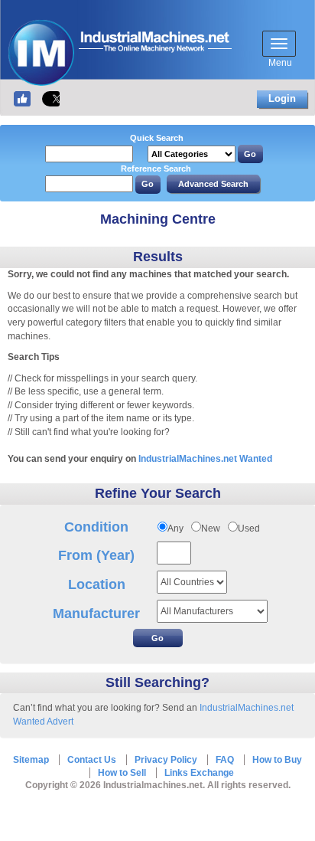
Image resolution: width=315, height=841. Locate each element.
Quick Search (156, 137)
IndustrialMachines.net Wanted (205, 458)
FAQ (225, 759)
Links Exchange (199, 772)
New (210, 528)
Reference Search (156, 168)
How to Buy (277, 759)
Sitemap (31, 759)
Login (282, 98)
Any (175, 528)
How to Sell (122, 772)
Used (249, 528)
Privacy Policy (166, 759)
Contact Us (91, 759)
